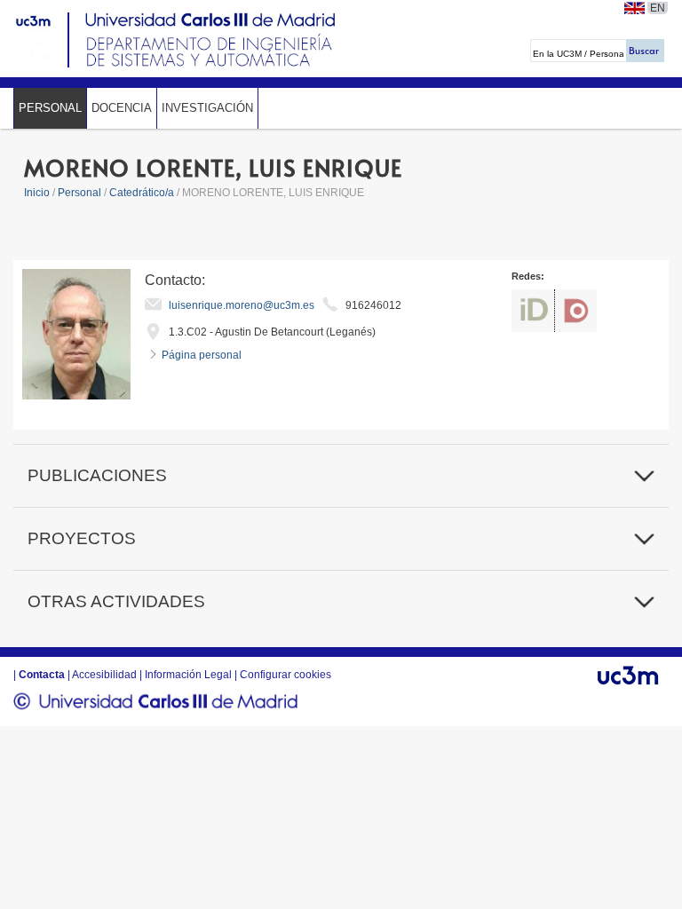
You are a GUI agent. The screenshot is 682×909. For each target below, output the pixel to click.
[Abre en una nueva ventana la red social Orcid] (533, 310)
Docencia (121, 108)
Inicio (37, 192)
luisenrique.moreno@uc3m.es (241, 305)
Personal (50, 108)
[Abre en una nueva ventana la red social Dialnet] (576, 310)
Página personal (202, 355)
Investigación (207, 108)
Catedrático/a (143, 192)
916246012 (373, 305)
